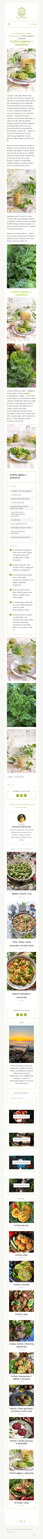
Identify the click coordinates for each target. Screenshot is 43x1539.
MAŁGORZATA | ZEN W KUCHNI (21, 827)
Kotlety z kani (21, 1314)
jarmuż (10, 777)
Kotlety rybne (21, 1255)
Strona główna (18, 33)
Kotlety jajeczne (21, 1225)
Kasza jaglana (19, 777)
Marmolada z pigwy (21, 807)
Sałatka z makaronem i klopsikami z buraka (22, 804)
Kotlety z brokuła (21, 1285)
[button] (9, 24)
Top (34, 1535)
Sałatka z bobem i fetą (21, 894)
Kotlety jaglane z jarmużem (21, 1473)
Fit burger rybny (21, 1503)
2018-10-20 (10, 784)
